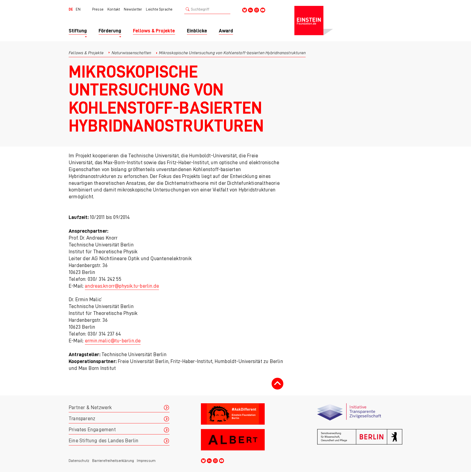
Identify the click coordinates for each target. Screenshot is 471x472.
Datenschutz (79, 461)
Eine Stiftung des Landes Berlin (103, 440)
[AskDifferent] (243, 414)
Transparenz (82, 418)
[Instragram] (256, 9)
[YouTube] (262, 9)
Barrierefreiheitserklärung (113, 461)
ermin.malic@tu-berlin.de (113, 340)
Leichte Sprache (159, 9)
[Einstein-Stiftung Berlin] (348, 20)
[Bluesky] (244, 9)
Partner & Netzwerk (90, 407)
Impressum (146, 461)
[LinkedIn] (250, 9)
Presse (98, 9)
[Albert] (243, 440)
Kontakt (113, 9)
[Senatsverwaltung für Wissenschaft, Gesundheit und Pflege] (359, 440)
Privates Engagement (92, 429)
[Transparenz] (359, 414)
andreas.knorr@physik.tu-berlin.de (122, 286)
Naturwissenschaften (131, 53)
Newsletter (133, 9)
